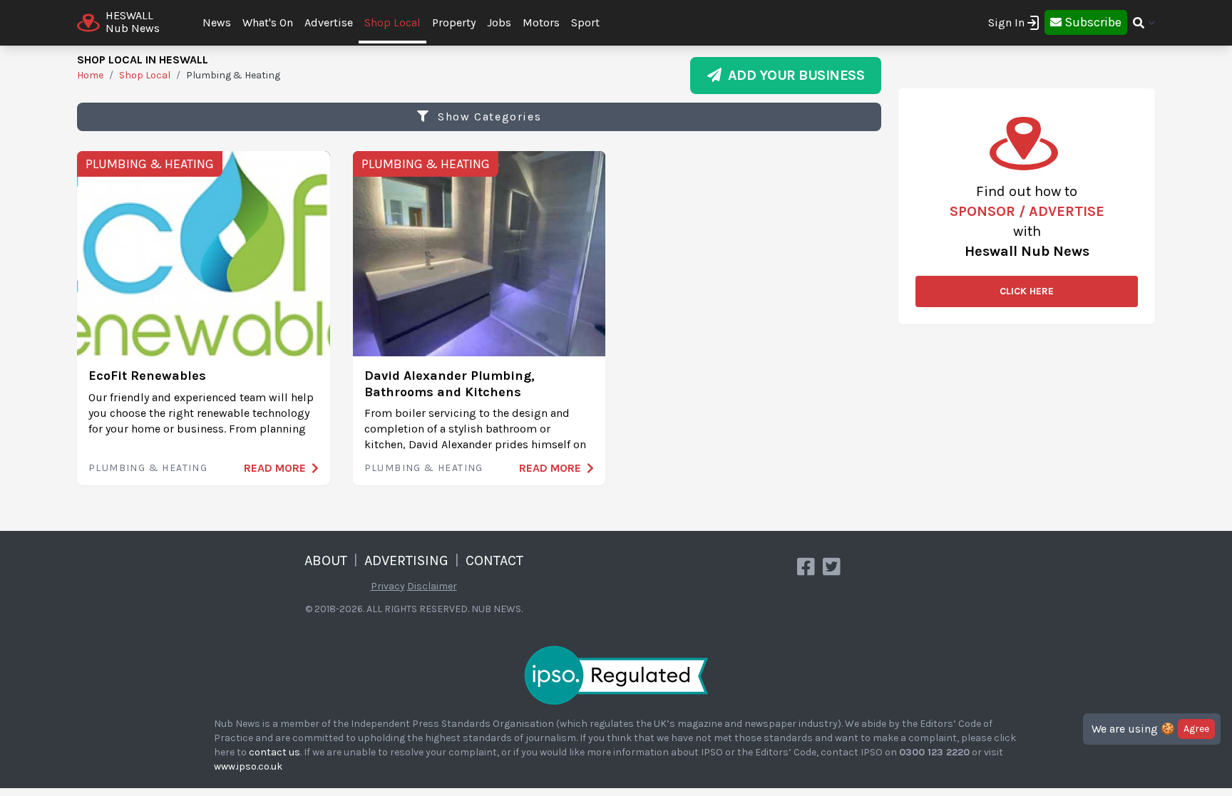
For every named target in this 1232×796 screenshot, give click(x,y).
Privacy (388, 586)
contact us (274, 752)
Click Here (1027, 291)
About (325, 560)
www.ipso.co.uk (248, 766)
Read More (275, 468)
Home (90, 75)
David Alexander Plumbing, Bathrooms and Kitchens (449, 384)
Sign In (1006, 22)
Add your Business (793, 75)
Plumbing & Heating (150, 164)
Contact (494, 560)
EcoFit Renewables (147, 375)
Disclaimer (432, 586)
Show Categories (488, 116)
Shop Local (392, 22)
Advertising (406, 560)
